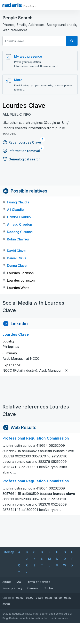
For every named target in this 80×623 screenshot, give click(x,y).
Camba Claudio (19, 217)
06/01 (39, 597)
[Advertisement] (40, 176)
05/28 (6, 604)
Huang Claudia (18, 202)
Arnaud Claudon (19, 224)
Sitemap (8, 552)
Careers (33, 588)
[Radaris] (12, 5)
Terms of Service (38, 582)
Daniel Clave (16, 258)
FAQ (18, 582)
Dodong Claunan (20, 232)
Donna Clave (17, 265)
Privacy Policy (12, 588)
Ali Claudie (15, 210)
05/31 (48, 597)
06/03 (20, 597)
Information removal (24, 151)
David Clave (16, 251)
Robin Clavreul (18, 239)
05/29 (68, 597)
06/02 (29, 597)
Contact (49, 588)
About (6, 582)
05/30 (58, 597)
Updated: (8, 597)
